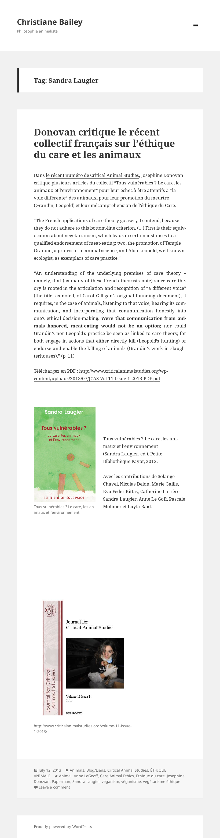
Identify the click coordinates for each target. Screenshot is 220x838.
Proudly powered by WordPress (63, 826)
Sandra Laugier (86, 781)
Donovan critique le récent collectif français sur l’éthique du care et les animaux (104, 143)
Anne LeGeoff (86, 775)
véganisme (131, 781)
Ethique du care (150, 775)
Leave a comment (54, 787)
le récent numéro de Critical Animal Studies (92, 175)
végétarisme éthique (161, 781)
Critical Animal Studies (127, 770)
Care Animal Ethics (117, 775)
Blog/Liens (95, 770)
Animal (65, 775)
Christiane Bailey (50, 21)
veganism (110, 781)
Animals (77, 770)
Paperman (61, 781)
